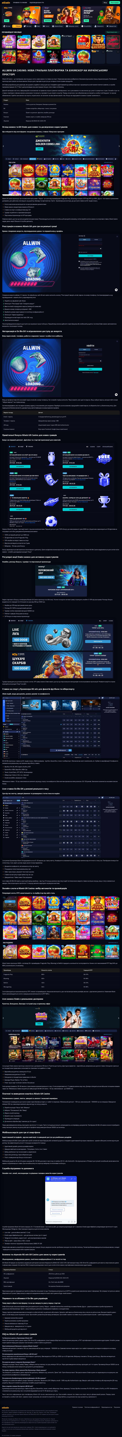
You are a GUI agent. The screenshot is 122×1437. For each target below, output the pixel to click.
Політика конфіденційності (92, 1407)
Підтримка (117, 1407)
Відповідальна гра (37, 2)
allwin (6, 2)
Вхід (105, 2)
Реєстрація (115, 2)
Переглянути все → (113, 32)
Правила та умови (20, 2)
